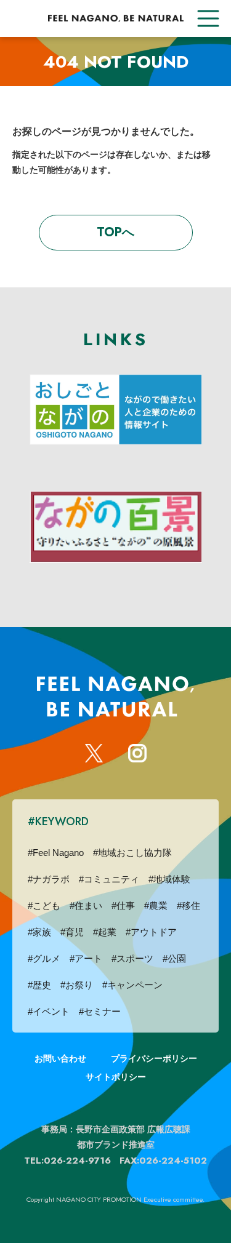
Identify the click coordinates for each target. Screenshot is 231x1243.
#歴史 (39, 985)
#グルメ (44, 958)
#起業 (104, 932)
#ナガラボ (49, 879)
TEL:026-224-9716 (67, 1160)
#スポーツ (132, 958)
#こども (44, 905)
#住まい (86, 905)
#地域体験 (169, 879)
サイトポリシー (116, 1077)
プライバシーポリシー (154, 1058)
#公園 (174, 958)
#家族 (39, 932)
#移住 (188, 905)
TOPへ (115, 232)
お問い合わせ (60, 1058)
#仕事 (123, 905)
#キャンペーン (132, 985)
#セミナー (100, 1011)
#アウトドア (151, 932)
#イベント (49, 1011)
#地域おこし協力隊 (132, 852)
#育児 (72, 932)
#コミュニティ (109, 879)
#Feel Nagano (56, 852)
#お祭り (76, 985)
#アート (86, 958)
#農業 (156, 905)
